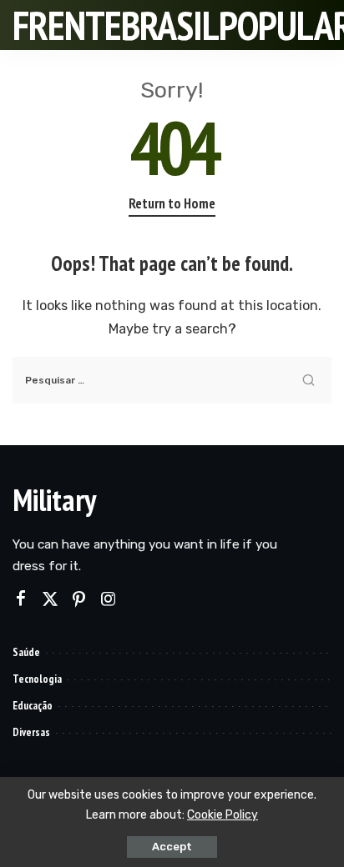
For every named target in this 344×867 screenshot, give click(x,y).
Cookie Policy (222, 814)
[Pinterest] (79, 599)
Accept (172, 846)
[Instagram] (108, 599)
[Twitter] (50, 599)
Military (54, 499)
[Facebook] (21, 599)
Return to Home (172, 203)
